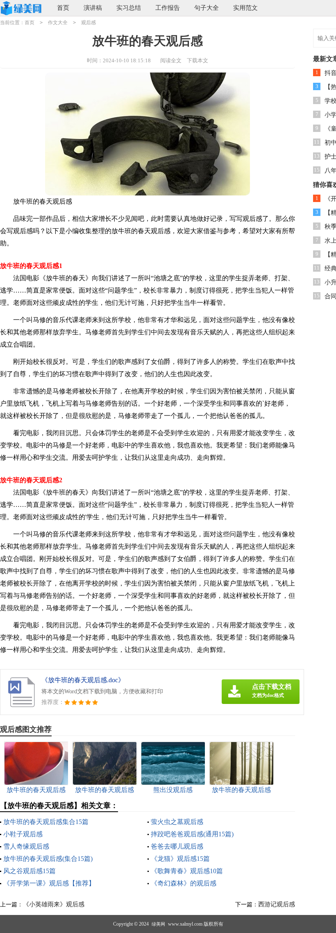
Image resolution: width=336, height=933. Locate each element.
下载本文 (197, 60)
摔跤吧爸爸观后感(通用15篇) (192, 834)
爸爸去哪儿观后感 (177, 846)
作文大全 (58, 22)
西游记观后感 (276, 904)
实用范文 (245, 8)
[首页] (22, 8)
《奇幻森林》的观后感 (183, 883)
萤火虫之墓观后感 (177, 821)
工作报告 (167, 8)
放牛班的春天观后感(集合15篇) (48, 858)
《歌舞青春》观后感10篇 (187, 870)
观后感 (88, 22)
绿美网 (158, 924)
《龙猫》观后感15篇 (180, 858)
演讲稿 (93, 8)
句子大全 (206, 8)
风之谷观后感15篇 (29, 870)
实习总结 (128, 8)
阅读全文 (171, 60)
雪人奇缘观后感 (26, 846)
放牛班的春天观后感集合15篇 (46, 821)
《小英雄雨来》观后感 (53, 904)
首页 (63, 8)
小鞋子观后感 (23, 834)
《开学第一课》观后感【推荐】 (49, 883)
